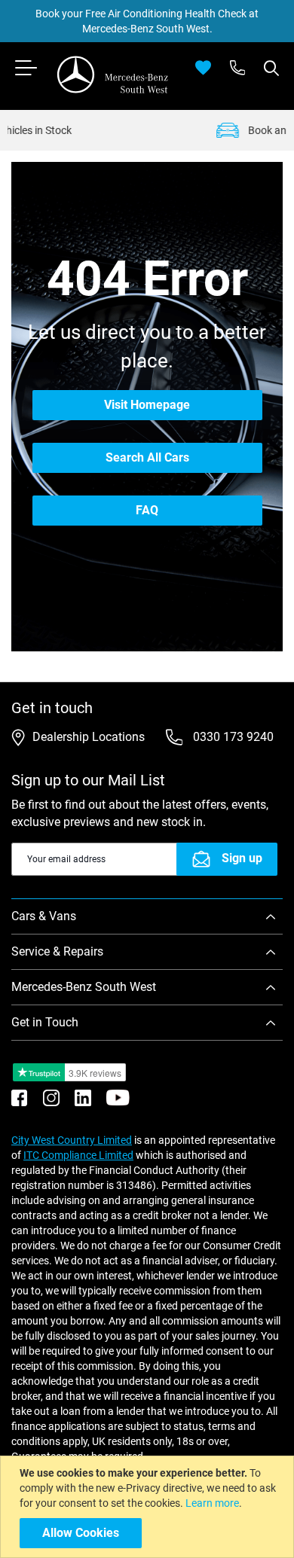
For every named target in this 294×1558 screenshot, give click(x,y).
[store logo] (113, 74)
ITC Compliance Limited (78, 1155)
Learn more (212, 1503)
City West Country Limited (71, 1140)
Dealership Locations (88, 737)
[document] (149, 1506)
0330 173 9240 (232, 737)
